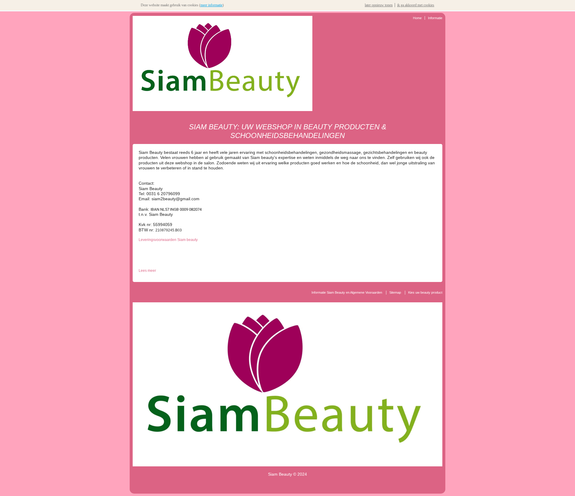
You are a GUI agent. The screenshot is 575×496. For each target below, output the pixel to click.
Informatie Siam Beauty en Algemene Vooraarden (346, 292)
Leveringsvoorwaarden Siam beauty (168, 240)
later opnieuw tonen (379, 5)
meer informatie (211, 5)
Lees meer (147, 271)
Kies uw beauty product (425, 292)
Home (417, 18)
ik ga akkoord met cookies (415, 5)
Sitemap (395, 292)
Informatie (435, 18)
